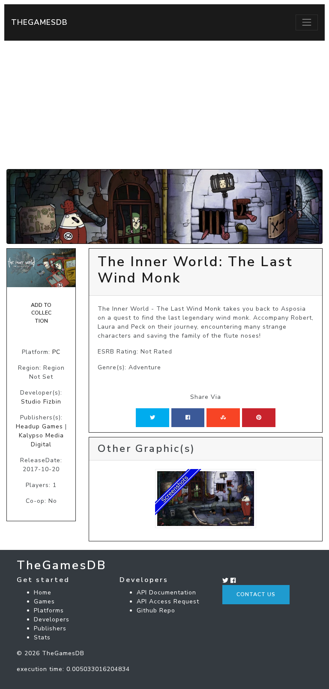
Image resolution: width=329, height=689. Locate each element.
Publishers (50, 628)
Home (42, 592)
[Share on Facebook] (187, 417)
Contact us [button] (255, 594)
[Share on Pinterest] (258, 417)
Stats (42, 637)
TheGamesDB (39, 22)
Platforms (49, 610)
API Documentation (166, 592)
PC (56, 352)
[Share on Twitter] (152, 417)
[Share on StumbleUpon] (223, 417)
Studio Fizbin (41, 402)
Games (44, 601)
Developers (51, 619)
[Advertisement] (164, 105)
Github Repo (156, 610)
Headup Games (39, 426)
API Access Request (168, 601)
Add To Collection (41, 313)
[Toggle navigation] (307, 22)
